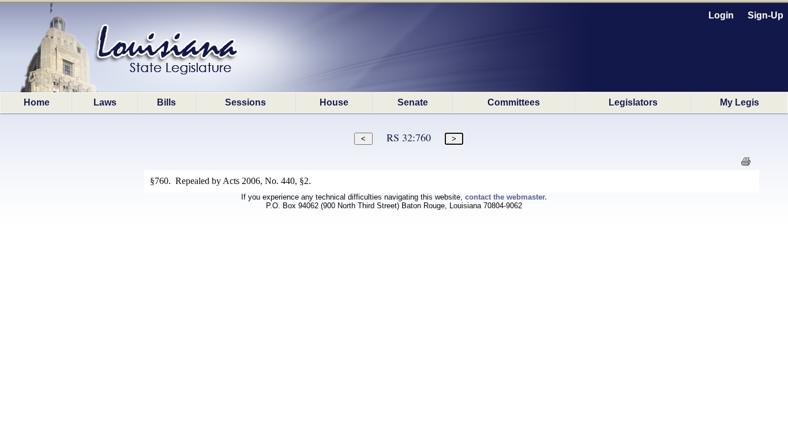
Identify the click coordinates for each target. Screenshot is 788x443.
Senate (412, 102)
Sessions (245, 102)
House (334, 102)
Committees (513, 102)
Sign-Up (765, 15)
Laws (105, 102)
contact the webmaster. (506, 197)
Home (37, 102)
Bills (166, 102)
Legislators (633, 102)
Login (721, 15)
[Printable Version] (745, 165)
